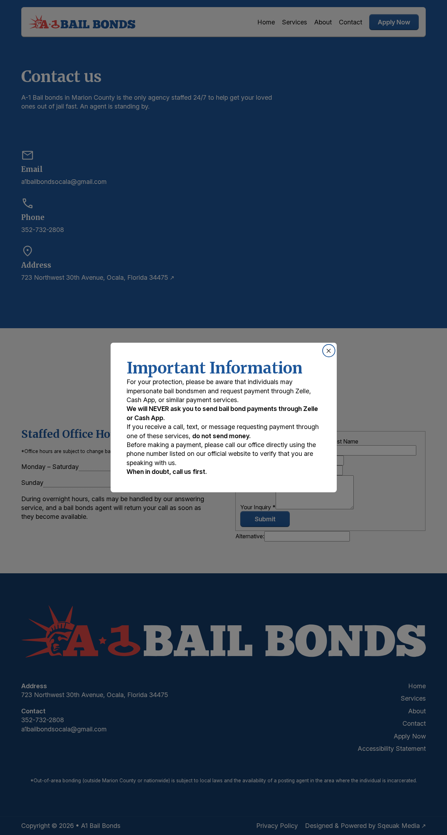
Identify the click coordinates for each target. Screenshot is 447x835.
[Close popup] (329, 351)
